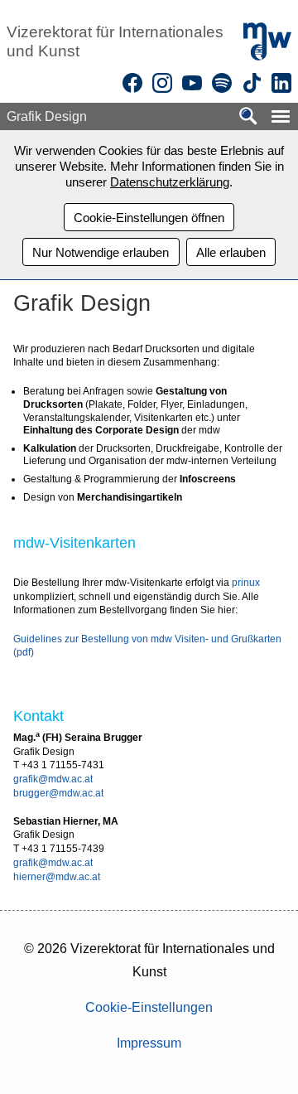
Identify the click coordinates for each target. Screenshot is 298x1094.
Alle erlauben (231, 252)
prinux (246, 582)
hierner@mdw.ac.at (56, 877)
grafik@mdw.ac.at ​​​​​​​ (53, 779)
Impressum (149, 1043)
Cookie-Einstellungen (149, 1007)
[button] (281, 116)
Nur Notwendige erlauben (100, 252)
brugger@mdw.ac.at (58, 793)
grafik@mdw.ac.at (53, 863)
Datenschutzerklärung (169, 182)
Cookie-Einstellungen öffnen (149, 218)
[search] (248, 117)
